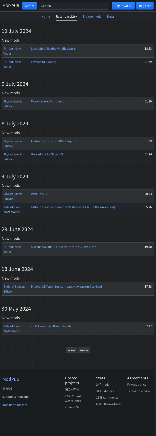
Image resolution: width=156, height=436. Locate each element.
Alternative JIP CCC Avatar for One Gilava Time (63, 247)
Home (45, 16)
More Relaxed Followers (47, 101)
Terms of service (138, 391)
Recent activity (66, 16)
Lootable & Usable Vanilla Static (53, 48)
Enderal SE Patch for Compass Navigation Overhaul (66, 286)
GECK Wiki (72, 389)
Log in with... (123, 6)
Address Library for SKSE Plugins (53, 141)
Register (145, 6)
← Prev (71, 350)
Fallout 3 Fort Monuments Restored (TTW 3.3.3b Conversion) (73, 207)
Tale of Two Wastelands (73, 398)
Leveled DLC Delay (43, 62)
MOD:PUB (10, 5)
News (111, 16)
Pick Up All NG (41, 194)
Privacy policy (136, 384)
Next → (84, 350)
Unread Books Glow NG (47, 154)
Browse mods (91, 16)
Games (30, 6)
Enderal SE (72, 407)
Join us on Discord (14, 405)
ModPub (10, 379)
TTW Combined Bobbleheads (51, 326)
